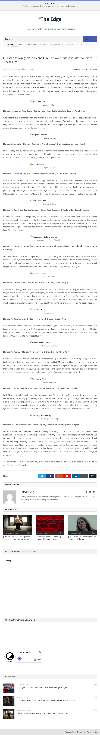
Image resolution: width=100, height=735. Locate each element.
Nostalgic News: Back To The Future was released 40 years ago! (42, 687)
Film (87, 69)
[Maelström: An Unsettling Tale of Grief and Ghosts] (82, 524)
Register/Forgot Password (75, 732)
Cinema (75, 69)
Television (93, 69)
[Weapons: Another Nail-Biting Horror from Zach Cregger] (50, 524)
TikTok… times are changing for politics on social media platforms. (50, 6)
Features (81, 69)
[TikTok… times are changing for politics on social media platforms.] (17, 524)
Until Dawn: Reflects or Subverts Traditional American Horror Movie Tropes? (46, 700)
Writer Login (92, 732)
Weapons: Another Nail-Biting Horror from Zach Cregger (49, 538)
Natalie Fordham (28, 492)
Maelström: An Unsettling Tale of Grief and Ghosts (83, 538)
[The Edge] (50, 18)
